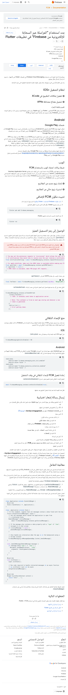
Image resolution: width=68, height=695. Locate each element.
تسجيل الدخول (5, 2)
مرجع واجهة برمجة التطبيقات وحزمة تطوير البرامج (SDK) (56, 645)
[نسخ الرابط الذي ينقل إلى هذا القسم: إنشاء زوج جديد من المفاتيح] (36, 184)
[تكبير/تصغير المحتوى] (54, 47)
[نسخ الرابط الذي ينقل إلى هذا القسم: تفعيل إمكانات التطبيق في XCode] (30, 96)
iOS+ (51, 65)
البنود (64, 686)
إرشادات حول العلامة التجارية (15, 654)
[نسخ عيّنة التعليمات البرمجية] (59, 208)
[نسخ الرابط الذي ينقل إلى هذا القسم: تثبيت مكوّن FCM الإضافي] (34, 197)
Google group (18, 648)
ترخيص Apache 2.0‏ (61, 628)
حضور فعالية (41, 654)
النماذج (64, 649)
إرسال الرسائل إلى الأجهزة (54, 604)
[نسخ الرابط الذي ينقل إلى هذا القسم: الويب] (57, 163)
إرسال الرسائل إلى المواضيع (54, 611)
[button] (34, 95)
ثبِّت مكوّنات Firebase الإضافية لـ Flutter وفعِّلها (48, 201)
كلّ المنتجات (63, 679)
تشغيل (40, 28)
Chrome (63, 671)
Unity (12, 65)
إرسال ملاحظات (9, 32)
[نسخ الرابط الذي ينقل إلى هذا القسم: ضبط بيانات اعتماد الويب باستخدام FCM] (27, 168)
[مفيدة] (7, 28)
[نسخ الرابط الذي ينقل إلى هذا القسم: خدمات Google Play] (43, 125)
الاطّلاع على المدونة (39, 642)
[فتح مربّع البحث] (29, 2)
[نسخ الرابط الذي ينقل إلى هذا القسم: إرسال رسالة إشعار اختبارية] (35, 398)
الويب (31, 65)
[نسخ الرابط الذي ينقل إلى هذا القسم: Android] (52, 120)
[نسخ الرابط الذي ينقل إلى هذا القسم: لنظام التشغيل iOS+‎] (41, 90)
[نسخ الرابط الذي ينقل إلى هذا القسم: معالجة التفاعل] (47, 465)
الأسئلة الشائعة (19, 656)
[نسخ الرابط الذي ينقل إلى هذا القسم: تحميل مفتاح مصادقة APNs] (35, 102)
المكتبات (64, 652)
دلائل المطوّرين (62, 642)
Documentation (59, 8)
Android (41, 65)
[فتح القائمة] (64, 2)
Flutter (22, 65)
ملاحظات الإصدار (18, 651)
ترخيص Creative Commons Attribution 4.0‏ (38, 626)
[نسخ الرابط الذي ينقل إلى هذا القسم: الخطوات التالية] (46, 596)
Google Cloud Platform (59, 676)
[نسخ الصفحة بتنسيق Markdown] (56, 41)
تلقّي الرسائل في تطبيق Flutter (52, 608)
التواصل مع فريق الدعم (17, 642)
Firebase (62, 28)
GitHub (64, 655)
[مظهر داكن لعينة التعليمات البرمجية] (56, 208)
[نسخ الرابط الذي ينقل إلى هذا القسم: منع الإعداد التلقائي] (43, 318)
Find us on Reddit (39, 645)
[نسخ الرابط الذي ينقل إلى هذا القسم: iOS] (59, 330)
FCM (48, 8)
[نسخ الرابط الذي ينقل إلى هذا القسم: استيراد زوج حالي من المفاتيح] (34, 189)
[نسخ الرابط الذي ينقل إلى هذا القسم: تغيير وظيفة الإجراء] (49, 107)
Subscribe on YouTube (38, 651)
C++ (50, 68)
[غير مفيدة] (5, 28)
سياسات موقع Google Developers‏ (32, 628)
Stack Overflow (17, 645)
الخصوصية (59, 686)
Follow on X (41, 648)
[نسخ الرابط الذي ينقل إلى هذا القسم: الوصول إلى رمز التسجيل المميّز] (30, 231)
